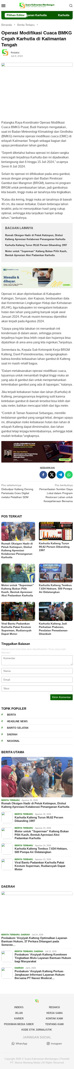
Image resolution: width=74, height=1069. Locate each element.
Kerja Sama (54, 1013)
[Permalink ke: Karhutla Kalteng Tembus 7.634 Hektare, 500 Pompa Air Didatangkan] (56, 573)
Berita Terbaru (10, 800)
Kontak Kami (54, 1018)
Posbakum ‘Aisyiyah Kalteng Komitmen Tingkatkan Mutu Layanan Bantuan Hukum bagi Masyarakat (43, 958)
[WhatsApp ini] (69, 475)
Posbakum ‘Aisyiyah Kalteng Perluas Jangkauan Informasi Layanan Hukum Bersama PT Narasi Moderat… (40, 975)
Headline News (17, 721)
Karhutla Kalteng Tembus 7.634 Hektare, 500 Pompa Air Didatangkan (55, 589)
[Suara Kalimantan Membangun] (37, 5)
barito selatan (17, 727)
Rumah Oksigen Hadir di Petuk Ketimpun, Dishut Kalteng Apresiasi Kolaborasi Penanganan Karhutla (17, 550)
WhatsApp (21, 1043)
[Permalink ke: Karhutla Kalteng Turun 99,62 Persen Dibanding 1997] (56, 531)
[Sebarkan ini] (43, 475)
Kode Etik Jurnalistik (36, 1029)
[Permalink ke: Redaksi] (7, 54)
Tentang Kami (54, 1024)
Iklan (19, 1013)
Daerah (12, 734)
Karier (19, 1018)
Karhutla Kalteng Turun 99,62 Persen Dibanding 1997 (36, 245)
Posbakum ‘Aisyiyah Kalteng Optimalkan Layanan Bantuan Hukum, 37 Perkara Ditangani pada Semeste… (34, 941)
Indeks (19, 1007)
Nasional (13, 741)
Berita (11, 714)
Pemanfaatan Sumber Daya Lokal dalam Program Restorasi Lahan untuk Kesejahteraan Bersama (56, 493)
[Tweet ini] (52, 475)
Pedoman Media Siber (19, 1024)
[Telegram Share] (60, 475)
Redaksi (54, 1007)
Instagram (56, 1043)
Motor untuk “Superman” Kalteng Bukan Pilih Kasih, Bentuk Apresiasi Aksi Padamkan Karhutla (42, 835)
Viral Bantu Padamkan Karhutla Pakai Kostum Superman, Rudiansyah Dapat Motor (40, 866)
